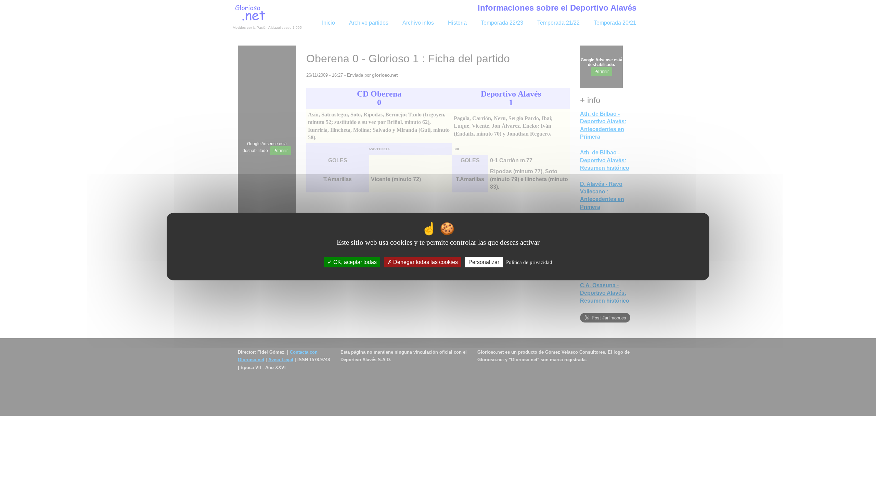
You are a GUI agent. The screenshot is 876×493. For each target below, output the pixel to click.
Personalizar (483, 262)
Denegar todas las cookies (425, 262)
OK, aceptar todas (354, 262)
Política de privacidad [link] (529, 262)
